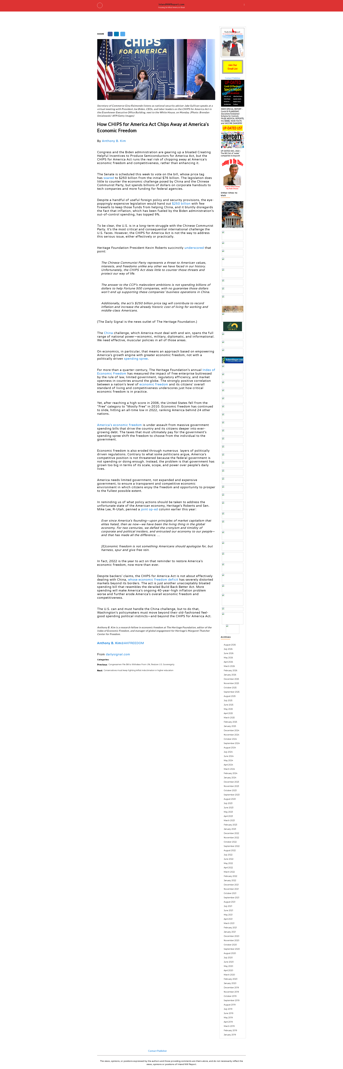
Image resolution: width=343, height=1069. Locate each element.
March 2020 (229, 975)
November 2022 (231, 837)
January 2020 (230, 983)
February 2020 (230, 979)
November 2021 (231, 889)
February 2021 (230, 927)
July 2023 (228, 803)
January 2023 (230, 829)
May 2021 (228, 915)
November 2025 (231, 683)
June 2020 (229, 962)
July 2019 (228, 1009)
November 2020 (231, 940)
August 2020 (230, 953)
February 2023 (230, 825)
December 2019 (231, 987)
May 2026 (228, 657)
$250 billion (181, 203)
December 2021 (231, 885)
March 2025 (229, 717)
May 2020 (228, 966)
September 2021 (231, 897)
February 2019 (230, 1030)
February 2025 (230, 722)
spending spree (136, 358)
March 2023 (229, 820)
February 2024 (230, 773)
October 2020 (230, 945)
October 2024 (230, 739)
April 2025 (228, 713)
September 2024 (232, 743)
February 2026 (230, 670)
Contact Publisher (232, 78)
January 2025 (230, 726)
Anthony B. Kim (114, 141)
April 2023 (228, 816)
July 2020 (228, 957)
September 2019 (231, 1000)
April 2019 (228, 1022)
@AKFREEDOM (132, 643)
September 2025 (231, 692)
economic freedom (153, 384)
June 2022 (228, 859)
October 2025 (230, 687)
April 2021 (228, 919)
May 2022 (228, 863)
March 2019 (229, 1026)
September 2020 (232, 949)
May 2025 (228, 709)
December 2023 (231, 782)
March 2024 (229, 769)
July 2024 (228, 752)
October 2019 (230, 996)
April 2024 (228, 765)
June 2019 (228, 1013)
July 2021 (228, 906)
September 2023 (232, 795)
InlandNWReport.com (171, 4)
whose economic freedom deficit (153, 579)
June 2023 (228, 807)
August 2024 (230, 747)
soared (109, 178)
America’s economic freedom (119, 425)
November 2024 (231, 735)
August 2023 (230, 799)
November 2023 (231, 786)
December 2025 (231, 679)
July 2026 (228, 649)
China (108, 333)
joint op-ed (149, 509)
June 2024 (229, 756)
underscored (194, 248)
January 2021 (230, 932)
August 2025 (230, 696)
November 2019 (231, 992)
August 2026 (230, 645)
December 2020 (231, 936)
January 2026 (230, 675)
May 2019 (228, 1017)
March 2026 (229, 666)
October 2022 (230, 842)
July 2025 (228, 700)
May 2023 (228, 812)
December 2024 (231, 730)
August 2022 (230, 850)
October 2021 (230, 893)
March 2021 (229, 923)
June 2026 (228, 653)
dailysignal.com (118, 654)
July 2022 (228, 855)
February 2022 (230, 876)
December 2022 (231, 833)
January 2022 (230, 880)
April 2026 (228, 662)
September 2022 (232, 846)
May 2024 (228, 760)
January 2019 (230, 1035)
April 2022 (228, 867)
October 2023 (230, 790)
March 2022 (229, 872)
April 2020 (228, 970)
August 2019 (230, 1005)
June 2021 (228, 910)
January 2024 (230, 777)
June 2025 (228, 705)
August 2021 (229, 902)
